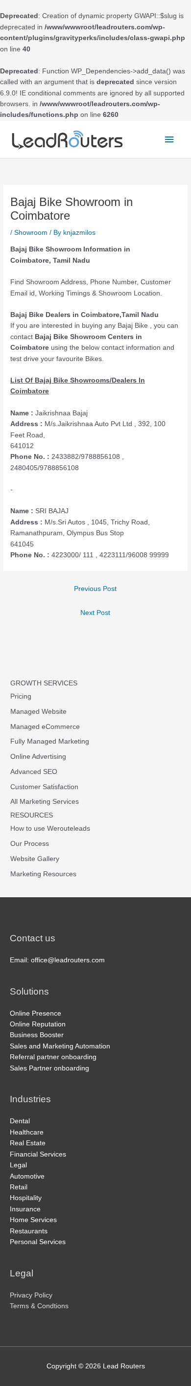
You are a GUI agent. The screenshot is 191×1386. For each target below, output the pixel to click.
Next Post (95, 612)
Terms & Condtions (39, 1306)
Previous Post (95, 588)
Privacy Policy (31, 1295)
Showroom (31, 232)
